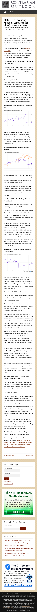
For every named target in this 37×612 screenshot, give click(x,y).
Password (7, 473)
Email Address (8, 468)
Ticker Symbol (8, 525)
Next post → (29, 455)
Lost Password (8, 484)
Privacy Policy (10, 607)
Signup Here (7, 481)
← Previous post (9, 455)
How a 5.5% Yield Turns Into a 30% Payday (18, 540)
